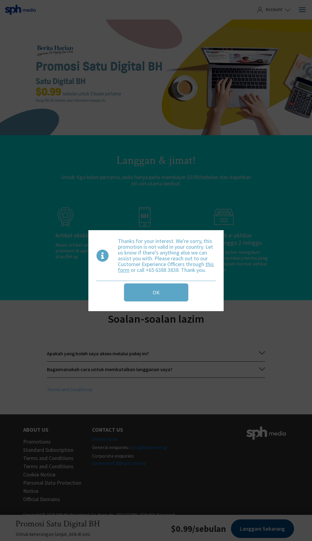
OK (156, 292)
